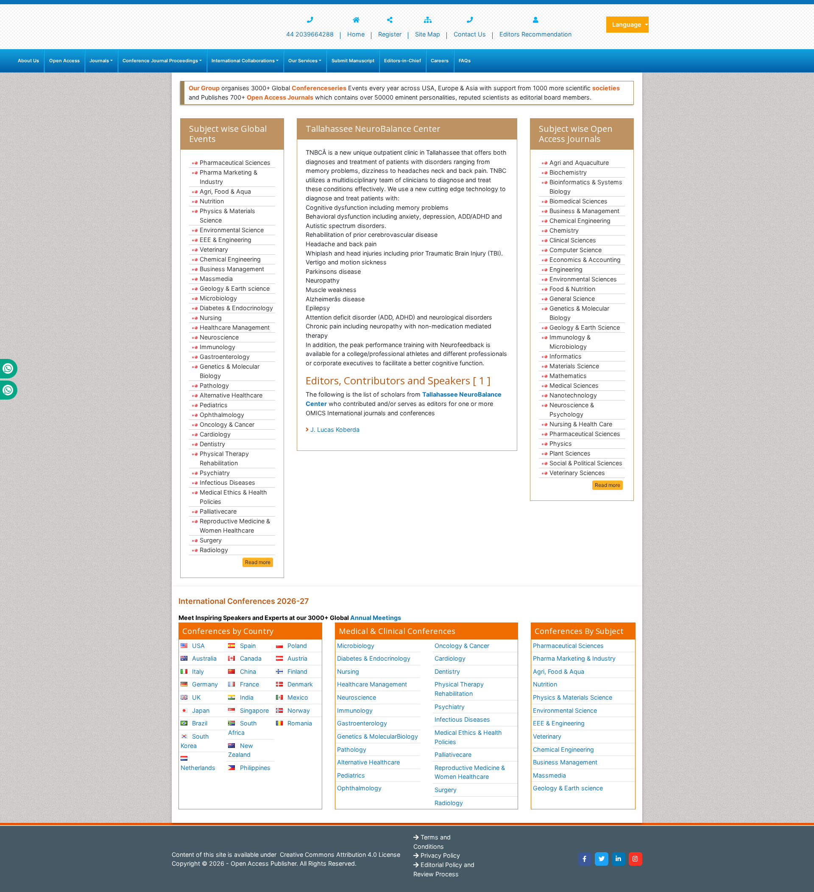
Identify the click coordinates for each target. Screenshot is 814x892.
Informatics (565, 356)
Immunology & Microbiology (570, 341)
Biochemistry (568, 172)
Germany (204, 684)
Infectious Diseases (227, 482)
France (248, 684)
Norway (298, 710)
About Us (28, 61)
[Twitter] (601, 859)
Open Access (64, 61)
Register (389, 34)
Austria (296, 658)
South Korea (195, 741)
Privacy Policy (439, 855)
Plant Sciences (570, 453)
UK (195, 697)
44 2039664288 (310, 34)
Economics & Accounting (585, 259)
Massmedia (216, 278)
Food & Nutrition (572, 288)
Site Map (427, 34)
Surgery (211, 540)
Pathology (214, 385)
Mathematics (568, 375)
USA (197, 645)
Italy (197, 671)
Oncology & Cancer (227, 424)
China (247, 671)
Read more (257, 562)
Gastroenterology (225, 356)
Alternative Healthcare (231, 395)
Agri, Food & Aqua (225, 191)
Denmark (299, 684)
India (246, 697)
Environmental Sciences (583, 279)
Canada (250, 658)
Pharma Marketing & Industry (228, 177)
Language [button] (627, 24)
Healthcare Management (235, 327)
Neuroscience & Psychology (571, 409)
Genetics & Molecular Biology (229, 371)
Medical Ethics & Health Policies (233, 497)
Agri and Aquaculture (579, 162)
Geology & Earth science (235, 288)
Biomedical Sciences (578, 201)
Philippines (254, 767)
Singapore (253, 710)
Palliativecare (218, 511)
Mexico (297, 697)
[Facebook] (584, 859)
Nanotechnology (573, 395)
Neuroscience (219, 337)
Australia (203, 658)
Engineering (566, 269)
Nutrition (212, 201)
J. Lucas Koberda (335, 429)
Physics (560, 443)
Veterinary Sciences (577, 472)
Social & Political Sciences (585, 463)
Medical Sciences (574, 385)
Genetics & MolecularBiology (377, 736)
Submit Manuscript (353, 61)
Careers (440, 61)
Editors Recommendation (535, 34)
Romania (299, 723)
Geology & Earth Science (584, 327)
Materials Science (574, 366)
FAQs (465, 61)
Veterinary (214, 249)
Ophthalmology (222, 414)
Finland (296, 671)
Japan (199, 710)
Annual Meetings (375, 617)
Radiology (214, 549)
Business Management (232, 268)
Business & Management (584, 210)
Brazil (198, 723)
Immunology (217, 346)
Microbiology (218, 298)
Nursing (211, 317)
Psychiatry (215, 472)
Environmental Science (232, 229)
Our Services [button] (303, 61)
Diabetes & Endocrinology (236, 307)
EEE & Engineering (225, 239)
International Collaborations (243, 61)
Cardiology (215, 434)
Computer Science (575, 249)
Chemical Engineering (230, 259)
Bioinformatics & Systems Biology (585, 186)
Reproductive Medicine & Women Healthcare (235, 525)
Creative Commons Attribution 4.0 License (339, 854)
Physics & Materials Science (227, 215)
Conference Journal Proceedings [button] (160, 61)
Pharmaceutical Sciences (235, 162)
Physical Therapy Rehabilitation (224, 458)
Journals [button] (99, 61)
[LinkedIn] (618, 859)
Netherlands (198, 767)
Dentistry (212, 443)
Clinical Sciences (572, 240)
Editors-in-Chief (402, 61)
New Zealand (240, 750)
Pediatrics (214, 404)
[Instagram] (635, 859)
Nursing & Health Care (580, 424)
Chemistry (564, 230)
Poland (296, 645)
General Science (572, 298)
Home (356, 34)
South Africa (242, 728)
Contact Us (470, 34)
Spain (247, 645)
